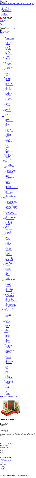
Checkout (1, 23)
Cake (5, 198)
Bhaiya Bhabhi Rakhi (9, 64)
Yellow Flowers (8, 81)
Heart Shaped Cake (9, 93)
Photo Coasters (8, 328)
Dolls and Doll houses (9, 382)
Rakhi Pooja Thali (8, 68)
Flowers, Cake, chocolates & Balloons (11, 301)
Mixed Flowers (8, 73)
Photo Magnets (8, 336)
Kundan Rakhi (8, 52)
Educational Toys (8, 383)
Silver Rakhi (8, 55)
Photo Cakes (8, 94)
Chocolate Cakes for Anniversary (11, 201)
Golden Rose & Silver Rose (10, 177)
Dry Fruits (7, 119)
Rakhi (3, 36)
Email (1, 30)
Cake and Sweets (8, 283)
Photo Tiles (7, 337)
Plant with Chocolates (9, 363)
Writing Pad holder (9, 390)
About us (3, 468)
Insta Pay (1, 0)
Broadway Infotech (25, 475)
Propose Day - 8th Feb (9, 256)
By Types (5, 344)
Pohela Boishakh (8, 277)
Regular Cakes (8, 91)
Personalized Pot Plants (9, 361)
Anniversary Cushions (9, 222)
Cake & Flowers (8, 111)
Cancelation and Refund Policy (6, 460)
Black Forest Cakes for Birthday (11, 171)
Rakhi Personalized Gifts (9, 67)
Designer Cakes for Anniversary (11, 200)
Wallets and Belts (8, 159)
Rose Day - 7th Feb (9, 257)
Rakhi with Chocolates (9, 40)
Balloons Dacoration (9, 135)
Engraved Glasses (8, 315)
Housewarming (8, 357)
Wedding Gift (8, 239)
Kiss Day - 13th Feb (9, 261)
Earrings (7, 145)
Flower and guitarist (9, 83)
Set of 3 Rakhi (8, 59)
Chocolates (7, 117)
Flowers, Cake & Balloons (10, 195)
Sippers (7, 125)
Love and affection (9, 245)
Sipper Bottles (8, 318)
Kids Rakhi (7, 51)
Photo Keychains (8, 329)
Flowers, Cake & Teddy (9, 299)
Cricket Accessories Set (9, 378)
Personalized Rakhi (9, 54)
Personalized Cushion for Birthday (11, 187)
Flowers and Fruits (9, 290)
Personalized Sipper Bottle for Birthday (12, 189)
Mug (6, 317)
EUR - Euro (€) (4, 14)
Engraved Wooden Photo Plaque (11, 333)
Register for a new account (4, 32)
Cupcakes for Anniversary (10, 203)
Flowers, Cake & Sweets (9, 298)
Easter (7, 267)
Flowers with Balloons (9, 215)
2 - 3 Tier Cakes (8, 98)
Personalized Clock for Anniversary (11, 206)
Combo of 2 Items (6, 281)
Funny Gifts (8, 180)
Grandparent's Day (9, 255)
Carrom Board (8, 376)
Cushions (7, 118)
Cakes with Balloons (9, 285)
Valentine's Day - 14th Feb (10, 262)
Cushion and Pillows (9, 314)
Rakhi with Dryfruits (9, 41)
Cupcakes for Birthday (9, 172)
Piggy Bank (8, 330)
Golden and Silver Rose (9, 121)
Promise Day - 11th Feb (9, 260)
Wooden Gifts (8, 139)
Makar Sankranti (8, 272)
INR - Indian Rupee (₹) (3, 3)
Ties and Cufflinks (8, 158)
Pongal (7, 274)
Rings (7, 152)
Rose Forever (8, 76)
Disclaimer (3, 462)
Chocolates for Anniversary (10, 219)
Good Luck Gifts (8, 129)
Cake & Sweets (8, 113)
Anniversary (4, 197)
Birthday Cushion (8, 178)
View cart (1, 22)
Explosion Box (8, 130)
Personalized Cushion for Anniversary (11, 208)
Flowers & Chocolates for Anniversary (11, 214)
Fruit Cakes (7, 92)
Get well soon (8, 244)
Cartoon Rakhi (8, 48)
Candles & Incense (9, 233)
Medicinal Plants (8, 353)
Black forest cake (8, 95)
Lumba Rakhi (8, 56)
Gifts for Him (8, 142)
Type (5, 45)
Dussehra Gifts (8, 266)
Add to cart (2, 425)
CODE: (1, 421)
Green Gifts (7, 140)
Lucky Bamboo (8, 346)
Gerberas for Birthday (9, 165)
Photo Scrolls (8, 341)
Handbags (7, 147)
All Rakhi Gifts (8, 63)
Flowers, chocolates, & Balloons (11, 305)
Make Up (7, 149)
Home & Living (8, 179)
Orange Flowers (8, 78)
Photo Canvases (8, 339)
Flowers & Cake (8, 84)
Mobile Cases (8, 325)
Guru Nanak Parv (8, 269)
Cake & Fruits (8, 115)
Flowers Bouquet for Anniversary (11, 213)
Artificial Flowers (8, 133)
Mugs (7, 368)
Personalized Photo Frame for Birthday (12, 188)
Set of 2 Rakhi (8, 58)
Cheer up (7, 242)
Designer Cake (8, 97)
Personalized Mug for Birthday (10, 186)
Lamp (7, 323)
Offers (3, 469)
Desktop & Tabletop (7, 321)
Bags (7, 365)
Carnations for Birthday (9, 164)
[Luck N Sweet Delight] (10, 417)
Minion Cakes (8, 107)
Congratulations (8, 243)
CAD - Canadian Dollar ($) (10, 4)
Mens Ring (7, 157)
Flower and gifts (8, 286)
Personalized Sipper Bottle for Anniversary (12, 210)
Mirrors (7, 316)
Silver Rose (7, 124)
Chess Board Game (9, 377)
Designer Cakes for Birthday (10, 169)
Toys (5, 380)
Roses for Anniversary (9, 212)
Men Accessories (8, 155)
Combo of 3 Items (6, 294)
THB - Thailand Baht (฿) (11, 3)
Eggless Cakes (8, 102)
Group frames (8, 334)
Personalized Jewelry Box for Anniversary (12, 205)
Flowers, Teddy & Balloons (10, 308)
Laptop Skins (8, 324)
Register (3, 29)
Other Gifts (5, 227)
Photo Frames (6, 332)
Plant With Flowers (9, 359)
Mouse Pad (7, 326)
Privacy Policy (4, 459)
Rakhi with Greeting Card (10, 43)
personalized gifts (4, 309)
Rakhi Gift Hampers (9, 66)
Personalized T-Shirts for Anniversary (11, 209)
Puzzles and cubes (8, 385)
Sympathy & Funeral (9, 250)
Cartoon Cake (8, 106)
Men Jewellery (8, 156)
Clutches (7, 153)
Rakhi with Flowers (9, 42)
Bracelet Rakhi (8, 47)
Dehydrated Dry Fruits (9, 131)
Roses (7, 75)
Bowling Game (8, 375)
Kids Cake (5, 104)
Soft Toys (7, 319)
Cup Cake (7, 100)
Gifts (3, 116)
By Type (5, 70)
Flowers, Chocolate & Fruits (10, 302)
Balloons (7, 128)
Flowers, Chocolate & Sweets (10, 303)
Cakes (3, 90)
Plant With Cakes (8, 360)
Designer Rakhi (8, 49)
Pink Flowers (8, 79)
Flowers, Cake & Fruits (9, 297)
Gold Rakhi (7, 50)
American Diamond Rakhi (10, 46)
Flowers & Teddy (8, 193)
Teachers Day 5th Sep (9, 263)
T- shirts (7, 370)
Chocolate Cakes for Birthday (10, 170)
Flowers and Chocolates (9, 288)
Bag (6, 311)
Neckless (7, 150)
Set (4, 57)
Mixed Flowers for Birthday (10, 166)
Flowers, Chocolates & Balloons (11, 196)
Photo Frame (8, 123)
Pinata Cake (8, 103)
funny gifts (7, 136)
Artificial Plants (8, 134)
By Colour (5, 77)
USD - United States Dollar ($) (27, 4)
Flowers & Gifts (8, 194)
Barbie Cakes (8, 105)
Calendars (7, 322)
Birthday (3, 160)
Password (1, 31)
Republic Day (8, 275)
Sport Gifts (5, 373)
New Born (7, 238)
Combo (5, 37)
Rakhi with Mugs (8, 44)
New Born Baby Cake (9, 108)
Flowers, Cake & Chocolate (10, 296)
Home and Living (8, 137)
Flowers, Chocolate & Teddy (10, 304)
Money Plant (8, 351)
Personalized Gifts (7, 387)
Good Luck (7, 356)
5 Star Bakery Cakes (9, 99)
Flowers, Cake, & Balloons (10, 300)
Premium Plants (8, 352)
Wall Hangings (6, 338)
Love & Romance (8, 358)
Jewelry (7, 228)
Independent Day (8, 270)
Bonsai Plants (8, 347)
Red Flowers (8, 80)
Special (5, 62)
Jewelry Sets (8, 148)
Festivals (5, 264)
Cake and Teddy (8, 284)
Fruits (7, 120)
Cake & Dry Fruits (9, 114)
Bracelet (7, 144)
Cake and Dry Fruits (9, 282)
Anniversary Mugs (9, 223)
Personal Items (6, 310)
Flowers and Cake (8, 287)
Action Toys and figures (9, 381)
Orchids (7, 74)
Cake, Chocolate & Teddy (10, 295)
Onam (7, 273)
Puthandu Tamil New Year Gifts (10, 279)
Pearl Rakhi (7, 53)
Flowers (3, 69)
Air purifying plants (9, 345)
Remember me (3, 34)
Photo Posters (8, 340)
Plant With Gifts (8, 362)
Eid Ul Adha (8, 268)
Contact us (3, 467)
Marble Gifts (8, 183)
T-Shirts (7, 184)
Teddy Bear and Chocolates (10, 293)
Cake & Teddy (8, 112)
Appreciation (8, 241)
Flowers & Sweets (8, 87)
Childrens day (8, 253)
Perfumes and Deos (9, 151)
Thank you (7, 247)
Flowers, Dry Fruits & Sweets (10, 306)
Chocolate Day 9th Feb (9, 258)
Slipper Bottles (8, 369)
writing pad (7, 372)
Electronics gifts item (9, 331)
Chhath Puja (8, 265)
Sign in (1, 29)
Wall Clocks (8, 342)
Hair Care (7, 146)
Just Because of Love (9, 248)
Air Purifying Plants (9, 141)
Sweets (7, 126)
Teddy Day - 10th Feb (9, 259)
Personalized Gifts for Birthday (10, 185)
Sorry (7, 246)
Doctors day (8, 254)
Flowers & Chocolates (9, 85)
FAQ (3, 466)
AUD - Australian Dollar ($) (18, 4)
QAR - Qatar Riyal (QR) (27, 3)
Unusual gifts (8, 138)
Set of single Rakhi (9, 61)
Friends (7, 237)
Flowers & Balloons (9, 86)
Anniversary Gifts (8, 231)
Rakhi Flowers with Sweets (10, 39)
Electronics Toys (8, 384)
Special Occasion (6, 251)
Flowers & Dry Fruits (9, 88)
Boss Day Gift (8, 252)
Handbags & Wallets (9, 229)
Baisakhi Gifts (8, 278)
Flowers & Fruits (8, 89)
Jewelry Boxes (8, 230)
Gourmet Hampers (8, 232)
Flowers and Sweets (9, 291)
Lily (6, 72)
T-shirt (7, 392)
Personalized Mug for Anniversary (11, 207)
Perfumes (7, 122)
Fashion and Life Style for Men (8, 154)
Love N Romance (8, 249)
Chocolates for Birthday (9, 174)
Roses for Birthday (9, 162)
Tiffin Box (7, 371)
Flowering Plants (8, 349)
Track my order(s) (3, 28)
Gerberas (7, 71)
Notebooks (7, 327)
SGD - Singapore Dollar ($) (19, 3)
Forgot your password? (6, 31)
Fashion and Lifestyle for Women (9, 143)
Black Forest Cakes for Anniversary (11, 202)
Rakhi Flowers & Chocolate (10, 38)
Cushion (7, 366)
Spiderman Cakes (8, 109)
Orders (3, 26)
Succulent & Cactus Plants (10, 350)
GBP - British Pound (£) (5, 15)
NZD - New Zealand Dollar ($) (7, 11)
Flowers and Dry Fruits (9, 289)
